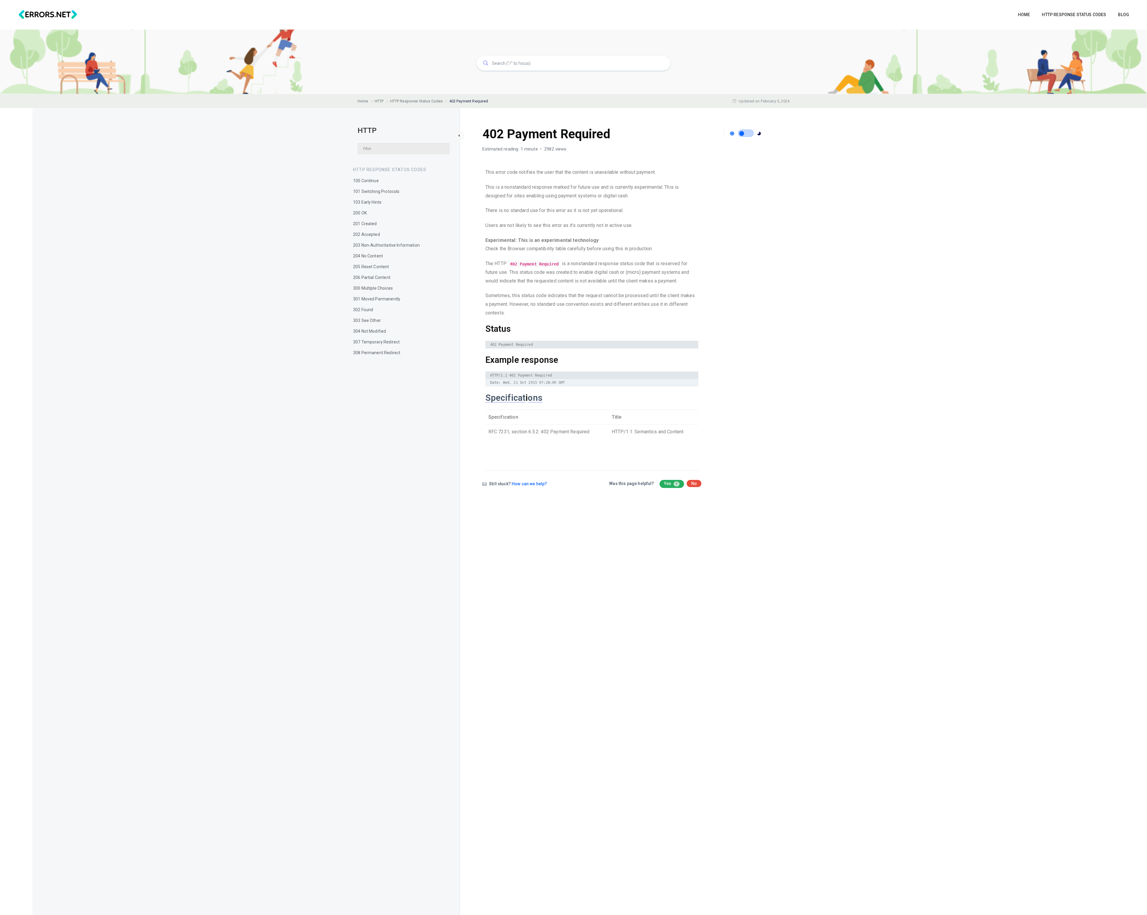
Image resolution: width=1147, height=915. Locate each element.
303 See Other (367, 320)
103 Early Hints (367, 202)
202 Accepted (366, 234)
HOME (1024, 14)
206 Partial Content (371, 277)
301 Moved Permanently (376, 299)
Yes (671, 483)
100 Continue (366, 180)
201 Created (365, 223)
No (694, 483)
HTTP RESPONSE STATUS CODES (1074, 14)
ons (535, 398)
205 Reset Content (371, 266)
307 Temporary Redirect (376, 342)
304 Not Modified (369, 331)
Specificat (505, 398)
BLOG (1123, 14)
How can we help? (529, 483)
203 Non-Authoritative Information (386, 245)
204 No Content (368, 256)
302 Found (363, 309)
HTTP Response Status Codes (389, 169)
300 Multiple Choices (373, 288)
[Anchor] (515, 329)
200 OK (360, 213)
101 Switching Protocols (376, 191)
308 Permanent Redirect (376, 352)
